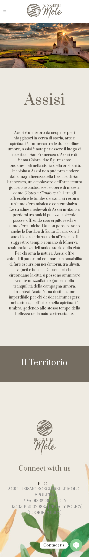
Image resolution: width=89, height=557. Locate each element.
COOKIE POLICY (44, 512)
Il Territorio (44, 362)
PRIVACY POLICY (65, 506)
